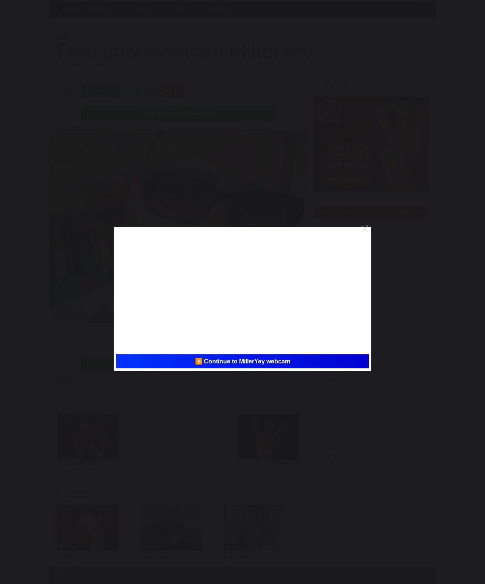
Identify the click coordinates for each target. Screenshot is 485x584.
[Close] (364, 228)
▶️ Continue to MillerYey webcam (242, 361)
